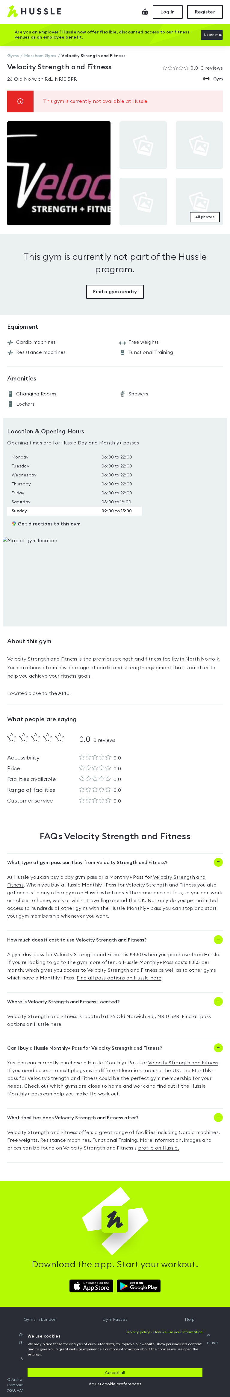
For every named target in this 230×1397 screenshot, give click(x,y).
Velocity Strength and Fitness (183, 1062)
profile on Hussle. (158, 1148)
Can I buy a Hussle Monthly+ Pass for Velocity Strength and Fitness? (84, 1048)
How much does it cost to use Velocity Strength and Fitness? (77, 940)
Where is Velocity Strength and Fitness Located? (63, 1001)
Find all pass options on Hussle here (119, 978)
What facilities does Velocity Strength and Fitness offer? (73, 1117)
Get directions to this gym (49, 524)
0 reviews (206, 68)
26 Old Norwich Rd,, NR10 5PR (42, 79)
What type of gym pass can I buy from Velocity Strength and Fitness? (87, 862)
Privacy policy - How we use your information (164, 1332)
